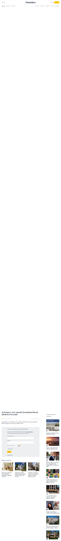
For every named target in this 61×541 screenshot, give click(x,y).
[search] (4, 2)
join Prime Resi (30, 431)
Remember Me (10, 448)
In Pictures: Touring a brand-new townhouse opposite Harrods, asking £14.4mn (33, 474)
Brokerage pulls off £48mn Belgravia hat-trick (52, 433)
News (5, 418)
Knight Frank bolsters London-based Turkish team (52, 512)
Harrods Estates (48, 416)
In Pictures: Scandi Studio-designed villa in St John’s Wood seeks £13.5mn (20, 474)
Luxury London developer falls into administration (52, 448)
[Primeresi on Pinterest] (37, 418)
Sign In (51, 2)
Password (8, 440)
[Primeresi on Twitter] (31, 418)
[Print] (39, 418)
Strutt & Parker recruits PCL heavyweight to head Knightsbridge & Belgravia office (52, 464)
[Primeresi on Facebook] (35, 418)
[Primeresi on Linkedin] (33, 418)
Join (57, 2)
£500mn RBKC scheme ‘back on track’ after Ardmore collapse (51, 497)
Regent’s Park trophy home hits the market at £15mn (52, 527)
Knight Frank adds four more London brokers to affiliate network (51, 481)
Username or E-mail (10, 436)
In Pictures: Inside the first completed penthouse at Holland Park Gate (7, 474)
